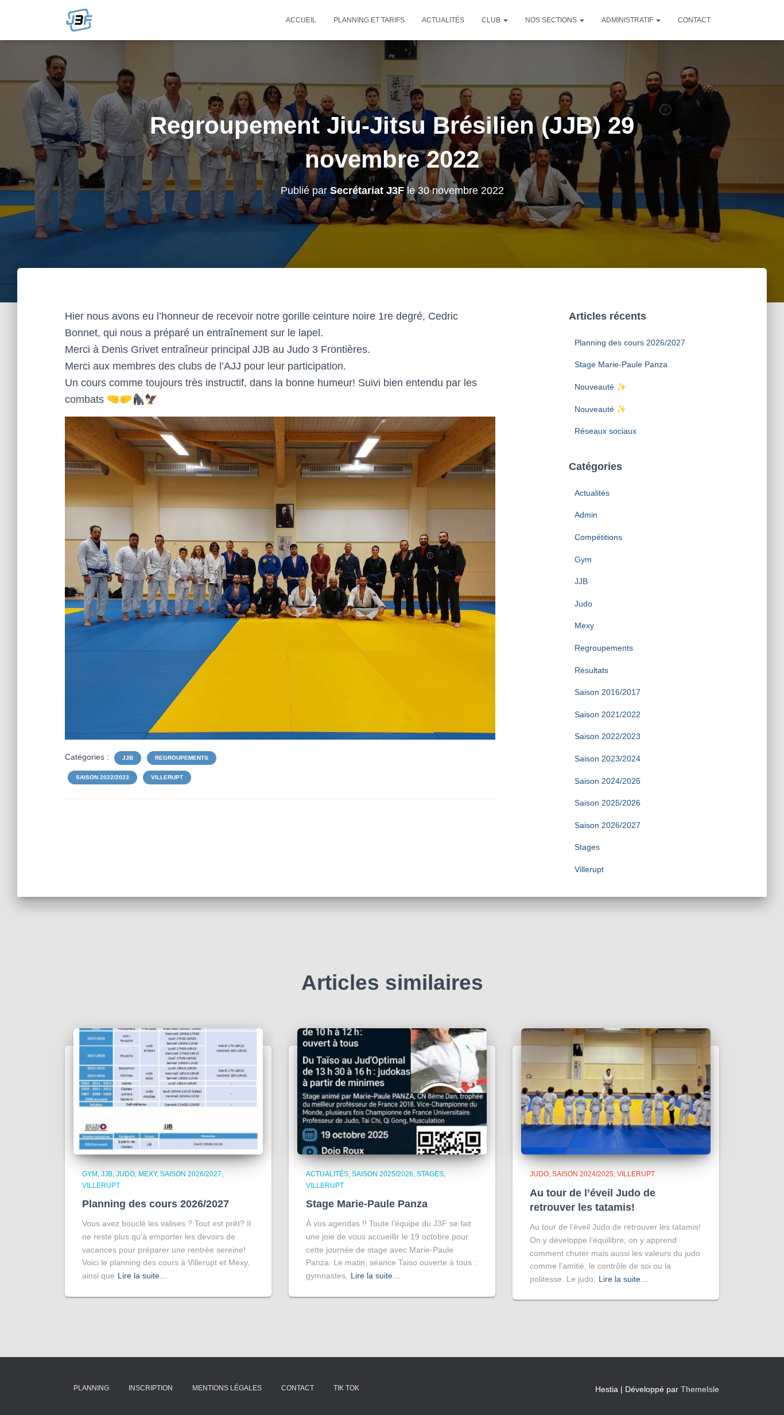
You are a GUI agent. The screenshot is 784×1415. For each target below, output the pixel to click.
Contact (694, 20)
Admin (586, 514)
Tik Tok (346, 1388)
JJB (127, 758)
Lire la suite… (143, 1275)
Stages (587, 847)
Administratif (628, 20)
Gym (583, 559)
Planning (91, 1388)
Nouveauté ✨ (600, 386)
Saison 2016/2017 (608, 692)
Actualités (443, 20)
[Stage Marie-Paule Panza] (392, 1090)
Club (492, 20)
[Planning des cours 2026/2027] (168, 1090)
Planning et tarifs (369, 20)
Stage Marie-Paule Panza (621, 364)
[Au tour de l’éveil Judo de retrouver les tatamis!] (616, 1090)
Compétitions (598, 537)
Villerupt (167, 777)
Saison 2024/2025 (608, 781)
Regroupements (181, 758)
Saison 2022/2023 (102, 777)
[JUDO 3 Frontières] (79, 20)
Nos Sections (552, 20)
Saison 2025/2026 (608, 802)
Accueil (301, 20)
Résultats (591, 670)
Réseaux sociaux (605, 431)
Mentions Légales (227, 1388)
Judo (583, 603)
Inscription (151, 1388)
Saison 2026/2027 (608, 825)
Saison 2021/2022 (608, 714)
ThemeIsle (700, 1389)
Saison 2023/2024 (608, 758)
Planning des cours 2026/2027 (630, 342)
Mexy (584, 625)
